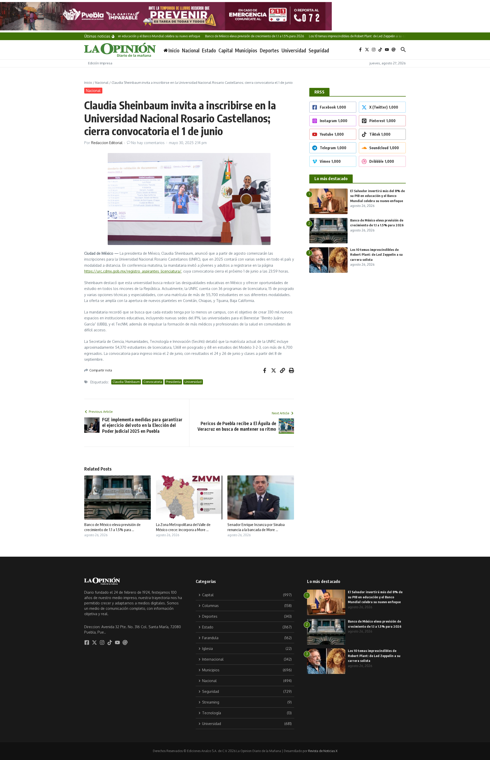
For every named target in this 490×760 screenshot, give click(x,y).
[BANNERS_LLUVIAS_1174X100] (245, 16)
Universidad (293, 50)
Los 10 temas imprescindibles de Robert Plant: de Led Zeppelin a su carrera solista (376, 255)
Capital (225, 50)
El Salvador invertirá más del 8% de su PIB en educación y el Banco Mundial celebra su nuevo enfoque (377, 196)
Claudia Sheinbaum (126, 382)
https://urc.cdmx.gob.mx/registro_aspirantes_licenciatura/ (132, 271)
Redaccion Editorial (106, 143)
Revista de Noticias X (322, 751)
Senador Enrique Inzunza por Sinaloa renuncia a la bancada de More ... (256, 527)
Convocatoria (152, 382)
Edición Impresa (100, 63)
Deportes (269, 50)
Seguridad (319, 50)
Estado (209, 50)
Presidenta (173, 382)
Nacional (190, 50)
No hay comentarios (148, 143)
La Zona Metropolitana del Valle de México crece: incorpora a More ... (183, 527)
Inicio (88, 82)
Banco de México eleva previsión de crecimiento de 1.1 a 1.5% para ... (112, 527)
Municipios (246, 50)
